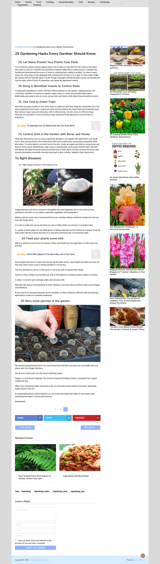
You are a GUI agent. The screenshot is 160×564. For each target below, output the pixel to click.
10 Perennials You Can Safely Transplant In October (123, 93)
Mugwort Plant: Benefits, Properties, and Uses (126, 66)
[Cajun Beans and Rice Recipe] (79, 457)
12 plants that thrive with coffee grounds (124, 178)
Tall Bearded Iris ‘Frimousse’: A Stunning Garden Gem (124, 228)
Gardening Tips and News (39, 560)
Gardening (104, 2)
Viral (81, 2)
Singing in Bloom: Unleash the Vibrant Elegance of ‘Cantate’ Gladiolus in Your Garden (127, 272)
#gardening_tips (77, 491)
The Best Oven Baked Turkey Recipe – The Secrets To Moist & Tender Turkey (127, 328)
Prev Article (25, 427)
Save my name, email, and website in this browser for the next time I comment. (33, 541)
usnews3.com (139, 560)
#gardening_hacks (41, 491)
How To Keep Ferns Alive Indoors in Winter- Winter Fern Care (35, 477)
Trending (50, 2)
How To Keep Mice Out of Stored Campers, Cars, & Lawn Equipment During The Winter (125, 300)
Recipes (91, 2)
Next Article (89, 427)
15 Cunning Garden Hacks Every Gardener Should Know (124, 135)
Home (17, 2)
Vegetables (22, 5)
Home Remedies (66, 2)
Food (38, 2)
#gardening (26, 491)
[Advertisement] (80, 28)
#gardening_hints (60, 491)
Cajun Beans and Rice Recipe (76, 476)
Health (28, 2)
